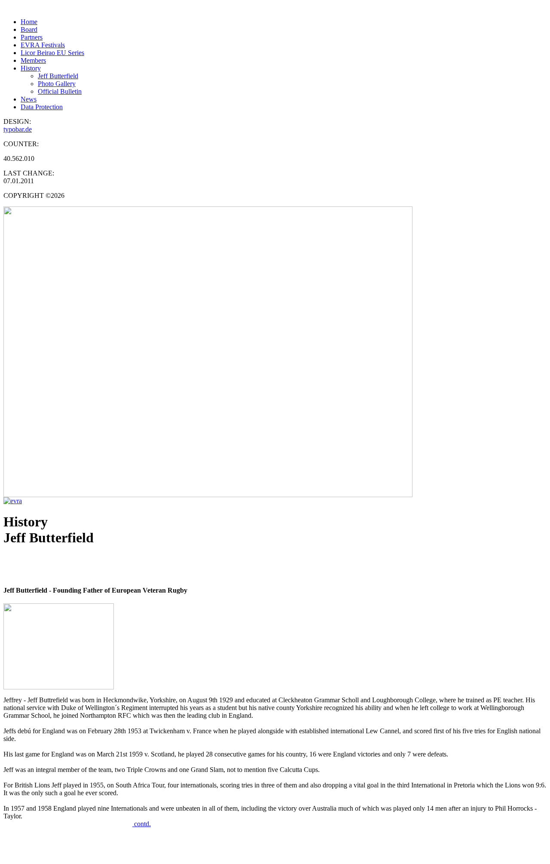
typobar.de (17, 129)
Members (33, 60)
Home (29, 21)
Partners (32, 37)
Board (29, 29)
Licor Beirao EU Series (52, 52)
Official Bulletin (60, 91)
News (29, 99)
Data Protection (42, 107)
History (31, 68)
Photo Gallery (57, 83)
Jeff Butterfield (58, 76)
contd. (141, 823)
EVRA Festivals (43, 45)
